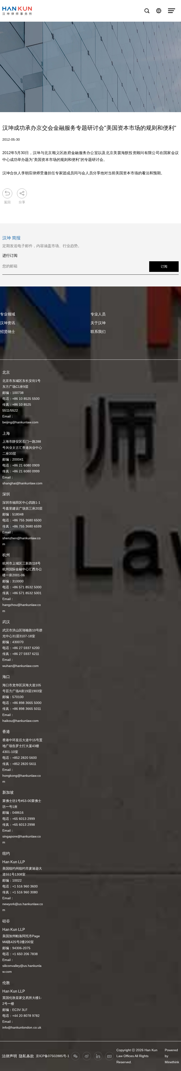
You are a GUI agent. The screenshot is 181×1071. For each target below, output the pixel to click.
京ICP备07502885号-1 (52, 1056)
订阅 (164, 266)
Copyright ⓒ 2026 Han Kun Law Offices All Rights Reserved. (136, 1056)
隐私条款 (26, 1056)
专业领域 (7, 314)
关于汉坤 (98, 323)
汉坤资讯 (7, 323)
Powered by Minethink (172, 1056)
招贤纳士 (7, 332)
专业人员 (98, 314)
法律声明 (9, 1056)
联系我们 (98, 332)
